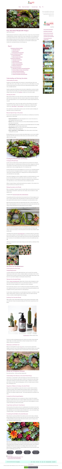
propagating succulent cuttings (14, 456)
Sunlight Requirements (16, 61)
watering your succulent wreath (14, 281)
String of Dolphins (20, 106)
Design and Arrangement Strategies (16, 66)
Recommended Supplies (48, 461)
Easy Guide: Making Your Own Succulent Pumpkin (14, 457)
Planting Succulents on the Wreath (18, 56)
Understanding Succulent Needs (17, 59)
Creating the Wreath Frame (16, 55)
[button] (43, 7)
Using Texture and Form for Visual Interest (19, 72)
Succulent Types (35, 6)
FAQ (40, 461)
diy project (9, 456)
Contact (42, 461)
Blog (40, 6)
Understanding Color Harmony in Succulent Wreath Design (21, 68)
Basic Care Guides (25, 6)
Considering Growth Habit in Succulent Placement (20, 74)
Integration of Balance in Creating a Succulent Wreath (20, 69)
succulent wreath (21, 456)
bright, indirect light (21, 233)
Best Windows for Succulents (48, 31)
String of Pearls (14, 106)
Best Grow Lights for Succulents (48, 33)
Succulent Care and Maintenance (15, 58)
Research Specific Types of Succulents (18, 52)
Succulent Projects (10, 455)
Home (20, 6)
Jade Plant (20, 92)
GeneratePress (18, 461)
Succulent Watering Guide (18, 452)
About (31, 461)
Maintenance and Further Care (17, 65)
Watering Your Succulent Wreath (17, 62)
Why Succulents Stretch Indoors (48, 29)
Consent (26, 467)
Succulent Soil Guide (27, 452)
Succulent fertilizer (26, 335)
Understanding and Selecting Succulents (17, 48)
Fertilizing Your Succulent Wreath (18, 64)
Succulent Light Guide (10, 452)
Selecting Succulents (16, 51)
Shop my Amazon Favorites (35, 452)
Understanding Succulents (16, 49)
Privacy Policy (37, 461)
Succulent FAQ (53, 461)
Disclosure (34, 461)
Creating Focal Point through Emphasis (18, 71)
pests (21, 346)
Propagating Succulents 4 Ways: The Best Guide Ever (20, 194)
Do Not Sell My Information (33, 467)
